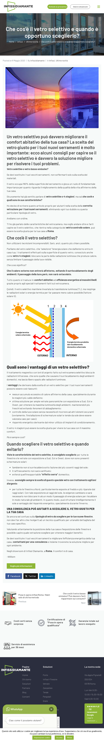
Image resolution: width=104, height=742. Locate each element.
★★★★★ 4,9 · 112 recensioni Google (93, 713)
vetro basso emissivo (36, 169)
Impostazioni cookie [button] (42, 738)
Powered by (58, 725)
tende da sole (72, 415)
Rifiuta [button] (69, 738)
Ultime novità (62, 60)
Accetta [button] (59, 738)
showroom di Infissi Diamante (27, 551)
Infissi (52, 60)
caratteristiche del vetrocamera (45, 224)
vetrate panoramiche (51, 401)
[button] (51, 709)
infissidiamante (37, 60)
